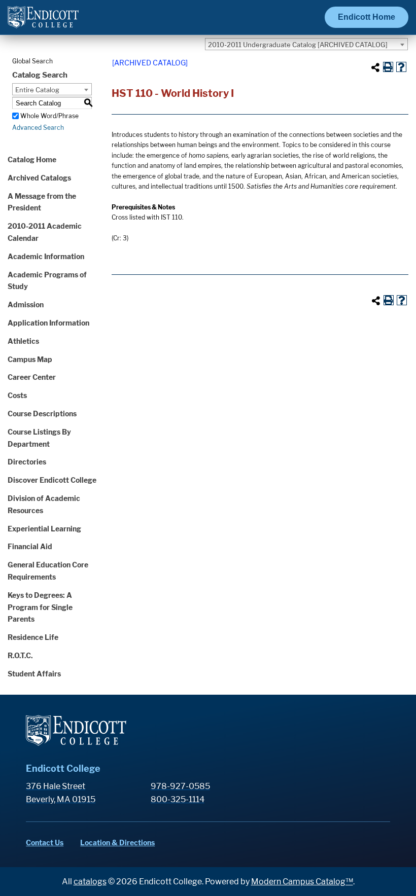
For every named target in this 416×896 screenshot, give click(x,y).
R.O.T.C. (20, 655)
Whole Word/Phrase (49, 116)
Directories (27, 461)
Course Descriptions (42, 413)
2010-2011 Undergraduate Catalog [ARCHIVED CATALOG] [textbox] (298, 45)
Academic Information (46, 256)
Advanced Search (38, 127)
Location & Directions (117, 842)
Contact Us (44, 842)
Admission (26, 304)
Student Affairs (34, 673)
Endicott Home (366, 17)
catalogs (90, 881)
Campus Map (30, 359)
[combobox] (306, 44)
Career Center (32, 377)
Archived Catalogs (39, 177)
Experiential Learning (44, 528)
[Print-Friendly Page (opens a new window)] (388, 67)
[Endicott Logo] (43, 21)
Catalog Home (32, 159)
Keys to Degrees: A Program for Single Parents (40, 607)
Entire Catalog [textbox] (37, 90)
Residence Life (33, 637)
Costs (17, 395)
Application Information (48, 322)
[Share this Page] (375, 67)
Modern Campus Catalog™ (302, 881)
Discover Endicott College (52, 480)
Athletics (23, 341)
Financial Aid (30, 546)
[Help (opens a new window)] (401, 67)
